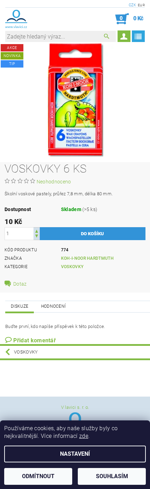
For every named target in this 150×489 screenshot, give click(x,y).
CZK (132, 5)
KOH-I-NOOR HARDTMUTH (87, 258)
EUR (141, 5)
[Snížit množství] (36, 236)
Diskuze (19, 306)
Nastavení (75, 453)
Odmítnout (38, 476)
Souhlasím (112, 476)
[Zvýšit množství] (36, 230)
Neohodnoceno (54, 181)
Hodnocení (53, 306)
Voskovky (72, 266)
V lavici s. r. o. (75, 407)
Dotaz (20, 284)
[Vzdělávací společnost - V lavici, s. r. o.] (16, 19)
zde (83, 436)
